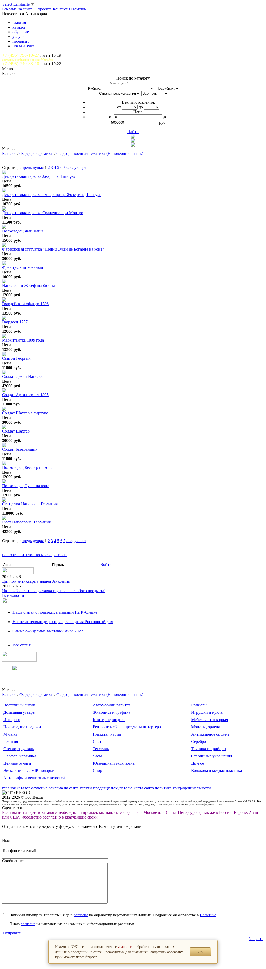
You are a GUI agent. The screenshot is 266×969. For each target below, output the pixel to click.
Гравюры (199, 705)
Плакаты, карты (107, 734)
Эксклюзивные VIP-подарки (28, 770)
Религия (10, 741)
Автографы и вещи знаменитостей (34, 778)
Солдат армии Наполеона (25, 376)
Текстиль (101, 749)
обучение (20, 32)
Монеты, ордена (205, 727)
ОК (200, 952)
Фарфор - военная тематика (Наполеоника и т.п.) (99, 153)
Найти (133, 131)
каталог (19, 27)
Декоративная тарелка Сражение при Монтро (42, 213)
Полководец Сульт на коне (25, 485)
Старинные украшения (211, 756)
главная (19, 22)
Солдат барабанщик (19, 449)
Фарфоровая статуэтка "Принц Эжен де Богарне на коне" (53, 249)
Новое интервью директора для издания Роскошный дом (62, 621)
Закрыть (256, 939)
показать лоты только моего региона (34, 555)
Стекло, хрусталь (18, 749)
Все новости (13, 595)
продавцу (20, 41)
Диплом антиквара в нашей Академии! (37, 581)
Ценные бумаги (17, 763)
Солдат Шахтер (16, 431)
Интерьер (11, 719)
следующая (76, 167)
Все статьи (21, 645)
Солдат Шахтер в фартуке (25, 413)
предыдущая (33, 167)
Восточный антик (19, 705)
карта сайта (144, 788)
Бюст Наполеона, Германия (26, 522)
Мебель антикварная (209, 719)
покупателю (23, 46)
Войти (106, 564)
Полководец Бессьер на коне (27, 467)
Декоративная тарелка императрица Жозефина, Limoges (51, 194)
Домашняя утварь (19, 712)
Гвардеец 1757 (15, 322)
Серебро (198, 741)
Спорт (98, 770)
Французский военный (22, 267)
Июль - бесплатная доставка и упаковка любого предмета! (53, 590)
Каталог (9, 153)
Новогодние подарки (22, 727)
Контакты (61, 9)
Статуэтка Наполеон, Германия (30, 504)
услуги (18, 36)
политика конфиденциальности (183, 788)
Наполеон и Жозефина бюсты (28, 285)
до (141, 107)
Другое (197, 763)
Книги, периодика (109, 719)
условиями (126, 946)
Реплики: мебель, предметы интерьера (127, 727)
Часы (97, 756)
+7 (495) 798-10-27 (20, 55)
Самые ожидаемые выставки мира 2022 (47, 631)
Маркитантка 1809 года (23, 340)
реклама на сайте (64, 788)
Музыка (10, 734)
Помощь (78, 9)
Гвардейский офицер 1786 (25, 304)
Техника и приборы (208, 749)
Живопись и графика (111, 712)
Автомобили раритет (111, 705)
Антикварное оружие (210, 734)
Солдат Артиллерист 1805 (25, 394)
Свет (97, 741)
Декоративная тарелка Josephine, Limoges (38, 176)
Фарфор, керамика (35, 153)
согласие (81, 915)
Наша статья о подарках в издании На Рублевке (54, 612)
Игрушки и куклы (207, 712)
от (119, 107)
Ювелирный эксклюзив (114, 763)
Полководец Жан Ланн (22, 231)
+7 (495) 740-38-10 (20, 63)
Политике (208, 915)
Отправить (12, 933)
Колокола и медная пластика (216, 770)
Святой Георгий (16, 358)
